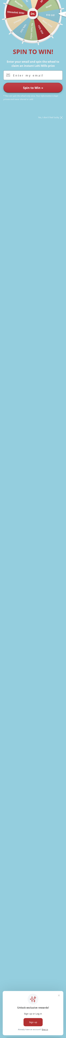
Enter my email (28, 75)
